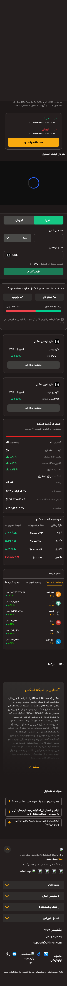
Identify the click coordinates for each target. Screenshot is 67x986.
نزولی (16, 297)
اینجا (60, 859)
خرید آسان (33, 272)
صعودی (48, 297)
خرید (48, 220)
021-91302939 (54, 937)
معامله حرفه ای (33, 142)
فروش (19, 220)
